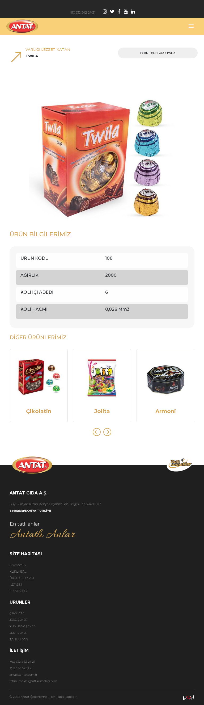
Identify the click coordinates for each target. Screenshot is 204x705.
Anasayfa (18, 565)
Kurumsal (18, 571)
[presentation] (97, 432)
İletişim (16, 584)
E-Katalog (18, 591)
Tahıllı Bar (19, 639)
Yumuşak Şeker (22, 626)
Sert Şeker (18, 633)
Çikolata (17, 613)
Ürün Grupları (22, 578)
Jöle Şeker (18, 620)
